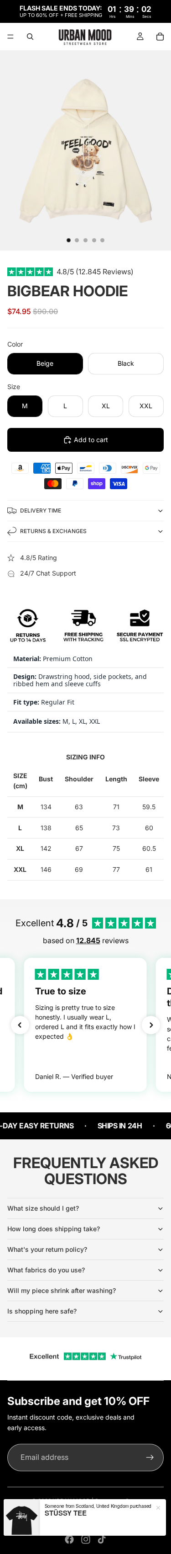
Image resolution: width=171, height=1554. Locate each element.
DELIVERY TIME (40, 510)
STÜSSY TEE (66, 1513)
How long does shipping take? (53, 1229)
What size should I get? (43, 1208)
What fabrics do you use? (46, 1270)
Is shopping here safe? (42, 1311)
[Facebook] (69, 1539)
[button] (20, 1025)
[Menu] (10, 36)
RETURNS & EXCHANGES (53, 531)
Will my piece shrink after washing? (61, 1290)
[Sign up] (150, 1457)
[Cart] (160, 37)
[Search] (30, 37)
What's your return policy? (47, 1249)
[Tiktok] (101, 1539)
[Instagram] (85, 1539)
